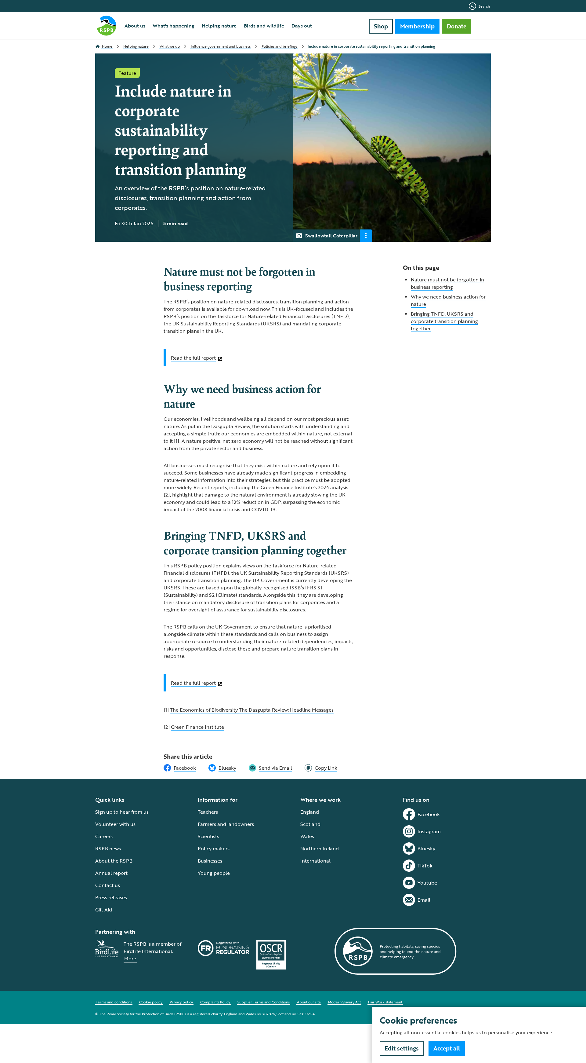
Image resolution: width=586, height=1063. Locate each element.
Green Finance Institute (197, 727)
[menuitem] (135, 25)
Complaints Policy (215, 1001)
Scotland (310, 824)
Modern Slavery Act (344, 1001)
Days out (301, 25)
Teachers (208, 812)
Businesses (210, 860)
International (315, 860)
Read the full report (193, 357)
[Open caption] (366, 235)
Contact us (107, 885)
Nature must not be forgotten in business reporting (447, 283)
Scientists (208, 836)
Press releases (111, 897)
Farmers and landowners (226, 824)
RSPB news (108, 848)
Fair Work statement (385, 1001)
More (130, 958)
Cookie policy (150, 1001)
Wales (307, 836)
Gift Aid (103, 909)
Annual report (111, 873)
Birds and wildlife (264, 25)
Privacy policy (181, 1001)
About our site (309, 1001)
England (309, 812)
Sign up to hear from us (122, 812)
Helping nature (219, 25)
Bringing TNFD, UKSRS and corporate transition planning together (444, 321)
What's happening (173, 25)
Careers (104, 836)
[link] (321, 768)
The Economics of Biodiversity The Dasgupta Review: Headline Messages (252, 709)
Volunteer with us (115, 824)
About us (135, 25)
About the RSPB (113, 860)
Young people (214, 873)
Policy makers (214, 848)
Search (484, 6)
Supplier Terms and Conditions (263, 1001)
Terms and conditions (114, 1001)
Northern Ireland (319, 848)
